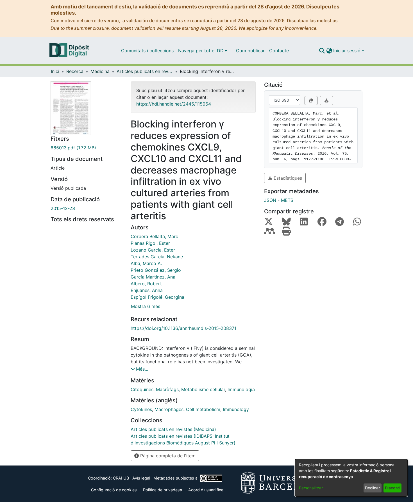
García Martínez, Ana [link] (153, 277)
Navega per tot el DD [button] (201, 50)
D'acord (392, 487)
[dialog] (351, 477)
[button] (321, 50)
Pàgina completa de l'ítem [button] (167, 455)
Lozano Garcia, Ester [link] (153, 250)
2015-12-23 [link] (63, 208)
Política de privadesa (162, 489)
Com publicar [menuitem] (250, 50)
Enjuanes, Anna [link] (147, 290)
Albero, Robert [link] (146, 283)
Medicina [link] (100, 71)
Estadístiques (287, 178)
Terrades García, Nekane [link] (157, 256)
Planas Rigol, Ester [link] (150, 243)
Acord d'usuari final (206, 489)
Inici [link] (55, 71)
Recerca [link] (74, 71)
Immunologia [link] (241, 389)
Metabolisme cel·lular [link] (203, 389)
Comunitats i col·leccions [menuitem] (147, 50)
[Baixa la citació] (326, 100)
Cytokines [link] (141, 409)
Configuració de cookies (114, 489)
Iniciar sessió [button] (347, 50)
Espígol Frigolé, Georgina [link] (157, 297)
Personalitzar (311, 487)
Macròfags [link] (167, 389)
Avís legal (141, 478)
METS (287, 200)
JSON (270, 200)
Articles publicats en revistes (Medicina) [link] (145, 71)
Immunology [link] (236, 409)
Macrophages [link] (169, 409)
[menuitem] (202, 50)
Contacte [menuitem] (279, 50)
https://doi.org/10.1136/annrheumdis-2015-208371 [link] (183, 328)
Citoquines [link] (142, 389)
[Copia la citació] (311, 100)
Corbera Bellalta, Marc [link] (154, 236)
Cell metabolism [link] (203, 409)
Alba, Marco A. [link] (146, 263)
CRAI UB (121, 478)
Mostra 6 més (145, 306)
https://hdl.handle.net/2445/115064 (173, 104)
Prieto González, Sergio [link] (156, 270)
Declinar (372, 487)
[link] (86, 147)
